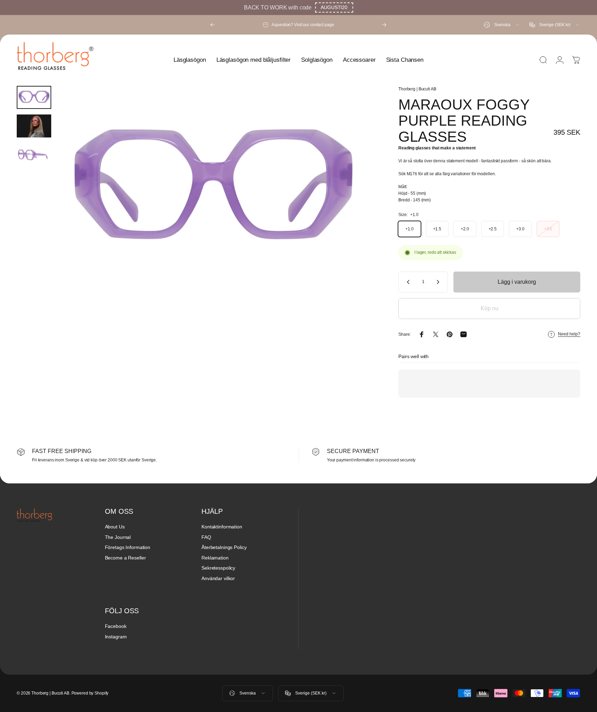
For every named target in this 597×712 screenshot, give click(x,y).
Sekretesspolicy (218, 568)
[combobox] (502, 25)
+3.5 (548, 229)
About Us (115, 526)
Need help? (569, 334)
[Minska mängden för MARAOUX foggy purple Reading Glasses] (407, 282)
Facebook (116, 626)
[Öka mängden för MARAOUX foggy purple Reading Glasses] (439, 282)
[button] (334, 7)
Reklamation (215, 558)
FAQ (206, 537)
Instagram (116, 636)
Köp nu (489, 308)
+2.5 (493, 229)
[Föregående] (212, 25)
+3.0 (520, 229)
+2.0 (465, 229)
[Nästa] (384, 25)
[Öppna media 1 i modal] (213, 190)
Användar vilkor (218, 578)
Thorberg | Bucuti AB (417, 89)
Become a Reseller (125, 558)
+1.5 (437, 229)
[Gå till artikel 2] (34, 126)
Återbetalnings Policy (223, 547)
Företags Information (128, 547)
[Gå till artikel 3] (34, 154)
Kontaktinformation (221, 526)
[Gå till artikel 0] (34, 97)
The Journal (118, 537)
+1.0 (409, 229)
